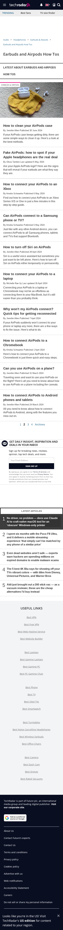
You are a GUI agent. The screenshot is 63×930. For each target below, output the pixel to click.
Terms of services (40, 472)
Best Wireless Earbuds (31, 736)
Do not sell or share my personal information (28, 902)
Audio (6, 39)
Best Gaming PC (31, 666)
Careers (8, 895)
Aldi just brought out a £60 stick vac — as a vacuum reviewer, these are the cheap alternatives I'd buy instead (33, 588)
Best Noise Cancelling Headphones (31, 729)
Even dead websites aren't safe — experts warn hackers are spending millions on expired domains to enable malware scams (33, 556)
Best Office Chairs (31, 743)
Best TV (32, 694)
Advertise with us (13, 873)
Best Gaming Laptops (31, 659)
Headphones (19, 39)
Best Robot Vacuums (32, 778)
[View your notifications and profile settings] (41, 5)
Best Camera (31, 757)
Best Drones (31, 771)
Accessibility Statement (16, 887)
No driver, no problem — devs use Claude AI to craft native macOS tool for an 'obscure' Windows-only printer (32, 521)
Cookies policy (11, 866)
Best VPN (31, 617)
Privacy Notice (43, 474)
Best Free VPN (31, 624)
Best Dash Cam (31, 764)
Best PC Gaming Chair (31, 673)
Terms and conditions (15, 852)
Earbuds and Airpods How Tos (17, 44)
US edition (27, 921)
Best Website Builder (31, 638)
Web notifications (13, 880)
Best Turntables (31, 722)
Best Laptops (31, 652)
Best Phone (32, 687)
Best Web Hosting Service (31, 631)
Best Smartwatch (31, 708)
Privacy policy (11, 859)
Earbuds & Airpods (39, 39)
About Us (9, 830)
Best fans (26, 12)
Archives (40, 424)
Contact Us (10, 845)
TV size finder (47, 12)
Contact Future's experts (17, 838)
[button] (58, 4)
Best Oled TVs (31, 701)
